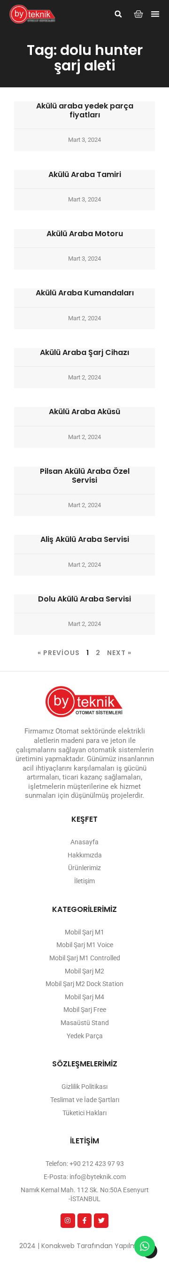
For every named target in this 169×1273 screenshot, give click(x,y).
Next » (119, 652)
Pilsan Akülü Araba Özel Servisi (85, 476)
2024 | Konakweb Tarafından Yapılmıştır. (84, 1245)
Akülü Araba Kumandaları (85, 292)
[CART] (138, 14)
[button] (118, 14)
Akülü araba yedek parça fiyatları (84, 110)
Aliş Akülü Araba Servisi (84, 539)
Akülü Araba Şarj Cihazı (84, 352)
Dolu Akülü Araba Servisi (84, 599)
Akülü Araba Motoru (84, 233)
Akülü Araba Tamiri (84, 174)
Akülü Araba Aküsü (84, 411)
